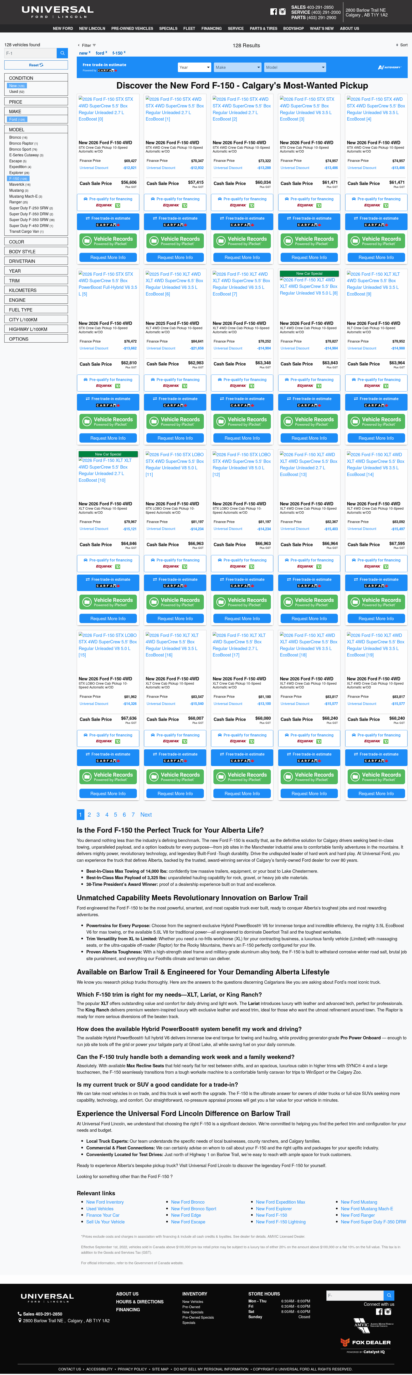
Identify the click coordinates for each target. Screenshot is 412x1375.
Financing (128, 1309)
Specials (188, 1322)
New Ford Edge (186, 1215)
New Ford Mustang (359, 1202)
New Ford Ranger (358, 1215)
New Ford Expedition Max (280, 1202)
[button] (63, 28)
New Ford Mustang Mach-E (367, 1208)
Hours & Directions (140, 1301)
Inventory (194, 1293)
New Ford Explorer (274, 1208)
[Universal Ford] (57, 11)
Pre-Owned (191, 1306)
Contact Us (70, 1368)
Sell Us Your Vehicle (105, 1221)
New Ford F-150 (271, 1215)
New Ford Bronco (188, 1202)
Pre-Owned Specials (198, 1317)
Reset (34, 65)
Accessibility (99, 1368)
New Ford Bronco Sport (193, 1208)
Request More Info (108, 257)
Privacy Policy (133, 1368)
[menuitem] (37, 86)
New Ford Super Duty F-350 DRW (373, 1221)
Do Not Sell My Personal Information (211, 1368)
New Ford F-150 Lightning (281, 1221)
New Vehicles (192, 1301)
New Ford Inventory (105, 1202)
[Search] (62, 53)
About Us (127, 1293)
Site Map (161, 1368)
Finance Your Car (102, 1215)
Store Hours (264, 1293)
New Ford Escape (188, 1221)
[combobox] (194, 67)
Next (146, 814)
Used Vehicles (99, 1208)
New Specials (192, 1311)
